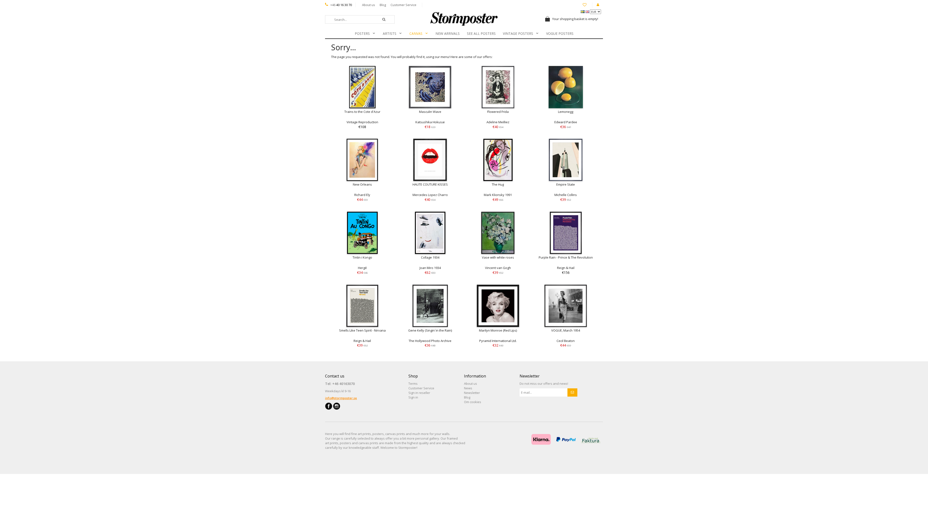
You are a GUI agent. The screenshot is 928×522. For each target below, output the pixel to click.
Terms (413, 383)
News (468, 388)
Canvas (415, 33)
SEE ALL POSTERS (481, 33)
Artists (389, 33)
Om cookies (472, 402)
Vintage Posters (518, 33)
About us (368, 5)
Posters (362, 33)
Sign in (413, 397)
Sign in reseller (419, 393)
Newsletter (472, 393)
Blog (383, 5)
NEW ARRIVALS (447, 33)
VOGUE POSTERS (559, 33)
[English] (587, 11)
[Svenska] (583, 11)
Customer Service (403, 5)
